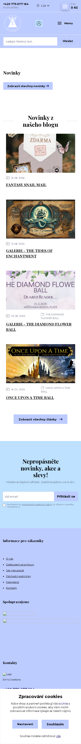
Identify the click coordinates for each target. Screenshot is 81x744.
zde (58, 736)
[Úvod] (15, 23)
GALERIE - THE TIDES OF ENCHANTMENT (29, 253)
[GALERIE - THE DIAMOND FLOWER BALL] (40, 290)
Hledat (68, 41)
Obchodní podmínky (18, 576)
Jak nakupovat (15, 570)
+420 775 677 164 (16, 4)
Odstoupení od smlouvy (20, 564)
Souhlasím (55, 724)
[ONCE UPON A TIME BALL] (40, 363)
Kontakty (11, 587)
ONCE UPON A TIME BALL (55, 389)
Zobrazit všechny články (38, 419)
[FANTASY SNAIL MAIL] (40, 153)
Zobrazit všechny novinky (26, 86)
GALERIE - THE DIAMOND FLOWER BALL (38, 326)
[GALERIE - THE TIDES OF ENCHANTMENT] (40, 219)
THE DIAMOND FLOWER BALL (52, 316)
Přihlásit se (66, 496)
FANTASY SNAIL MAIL (26, 184)
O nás (9, 558)
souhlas (63, 703)
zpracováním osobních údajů (37, 504)
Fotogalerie (12, 582)
